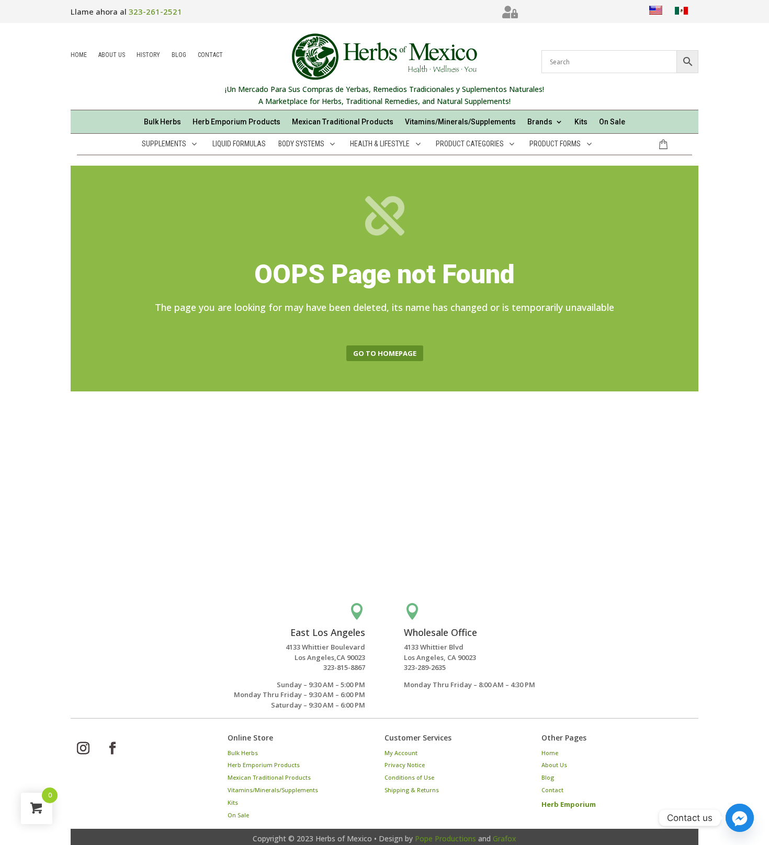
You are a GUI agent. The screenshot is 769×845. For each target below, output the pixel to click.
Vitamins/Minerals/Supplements (460, 122)
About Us (111, 56)
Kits (580, 122)
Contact (210, 56)
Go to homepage (384, 353)
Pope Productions (445, 838)
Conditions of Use (409, 777)
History (148, 56)
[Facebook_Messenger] (740, 818)
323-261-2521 (155, 11)
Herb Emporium (568, 804)
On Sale (612, 122)
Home (79, 56)
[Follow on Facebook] (112, 748)
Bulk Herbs (162, 122)
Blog (179, 56)
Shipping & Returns (411, 790)
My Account (400, 753)
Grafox (504, 838)
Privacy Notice (404, 765)
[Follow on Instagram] (83, 748)
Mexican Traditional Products (342, 122)
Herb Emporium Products (236, 122)
